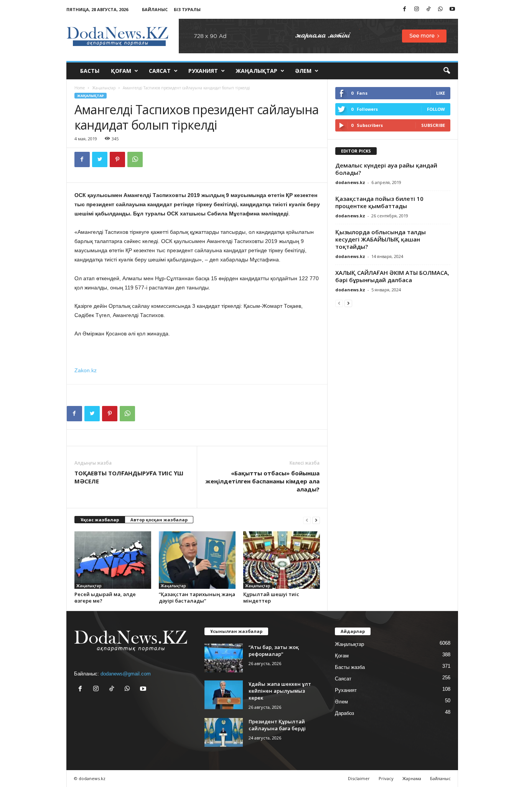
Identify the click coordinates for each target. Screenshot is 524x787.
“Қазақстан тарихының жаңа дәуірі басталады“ (197, 597)
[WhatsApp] (440, 9)
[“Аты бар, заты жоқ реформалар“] (223, 658)
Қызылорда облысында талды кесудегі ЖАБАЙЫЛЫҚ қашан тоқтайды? (380, 239)
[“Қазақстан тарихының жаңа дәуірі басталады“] (197, 560)
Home (79, 87)
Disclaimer (359, 778)
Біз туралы (187, 9)
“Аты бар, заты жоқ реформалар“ (274, 650)
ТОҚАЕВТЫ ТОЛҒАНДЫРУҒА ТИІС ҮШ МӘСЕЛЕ (128, 477)
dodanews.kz (350, 182)
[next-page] (316, 520)
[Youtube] (452, 9)
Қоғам (121, 70)
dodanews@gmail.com (126, 674)
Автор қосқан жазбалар (159, 519)
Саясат (160, 70)
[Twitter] (99, 159)
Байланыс (155, 9)
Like (440, 93)
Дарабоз (344, 713)
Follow (436, 109)
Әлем (303, 70)
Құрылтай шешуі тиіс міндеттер (271, 597)
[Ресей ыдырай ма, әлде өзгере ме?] (112, 560)
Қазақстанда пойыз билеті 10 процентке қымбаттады (379, 202)
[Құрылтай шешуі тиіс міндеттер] (281, 560)
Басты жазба (350, 667)
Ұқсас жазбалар (100, 519)
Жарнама (411, 778)
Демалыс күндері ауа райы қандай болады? (386, 168)
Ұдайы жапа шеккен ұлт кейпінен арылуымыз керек (280, 690)
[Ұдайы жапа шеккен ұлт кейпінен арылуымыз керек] (223, 694)
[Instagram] (416, 9)
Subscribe (433, 125)
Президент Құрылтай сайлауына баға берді (277, 725)
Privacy (386, 778)
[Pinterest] (117, 159)
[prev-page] (307, 520)
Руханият (203, 70)
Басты (89, 70)
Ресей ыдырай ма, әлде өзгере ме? (105, 597)
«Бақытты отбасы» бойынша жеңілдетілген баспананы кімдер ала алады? (262, 481)
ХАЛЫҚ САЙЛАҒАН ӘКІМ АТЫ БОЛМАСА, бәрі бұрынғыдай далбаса (392, 276)
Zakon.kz (85, 370)
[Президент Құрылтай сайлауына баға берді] (223, 732)
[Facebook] (404, 9)
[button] (446, 70)
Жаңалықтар (256, 70)
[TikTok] (428, 9)
